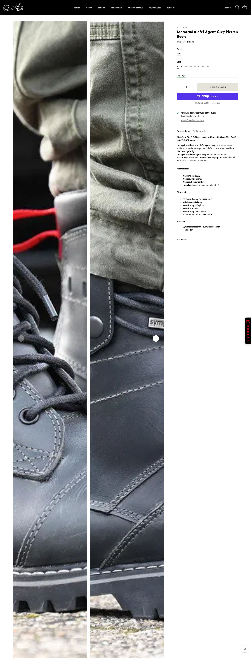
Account (227, 7)
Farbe (179, 49)
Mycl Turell (182, 27)
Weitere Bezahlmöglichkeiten (207, 103)
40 (178, 66)
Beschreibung (183, 131)
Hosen (89, 7)
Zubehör (170, 7)
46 (203, 66)
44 (195, 66)
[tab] (185, 131)
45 (199, 66)
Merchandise (155, 7)
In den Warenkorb (217, 87)
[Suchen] (237, 7)
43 (191, 66)
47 (208, 66)
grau (179, 54)
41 (182, 66)
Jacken (77, 7)
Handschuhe (116, 7)
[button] (21, 338)
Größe (180, 62)
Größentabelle (199, 131)
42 (186, 66)
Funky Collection (135, 7)
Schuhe (101, 7)
